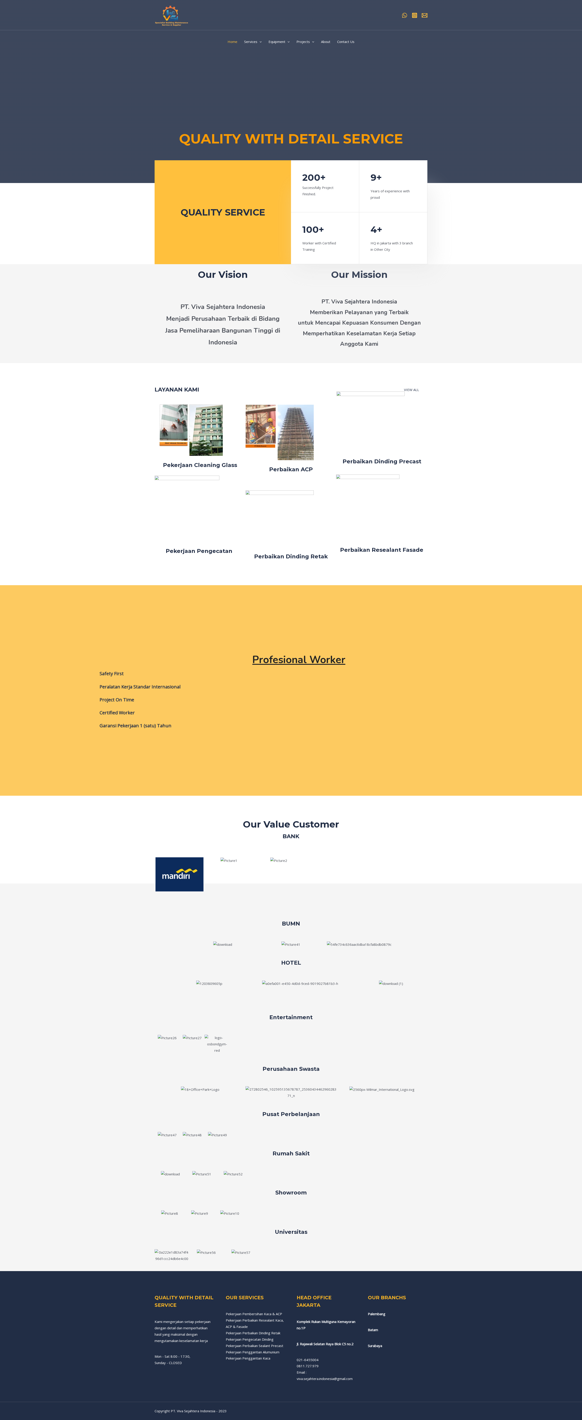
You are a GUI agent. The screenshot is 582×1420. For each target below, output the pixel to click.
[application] (259, 41)
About (325, 41)
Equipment (276, 41)
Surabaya (375, 1345)
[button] (159, 874)
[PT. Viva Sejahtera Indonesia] (172, 14)
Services (250, 41)
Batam (373, 1329)
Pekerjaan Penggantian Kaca (248, 1358)
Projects (303, 41)
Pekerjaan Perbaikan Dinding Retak (253, 1333)
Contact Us (345, 41)
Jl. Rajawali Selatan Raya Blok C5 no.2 (325, 1344)
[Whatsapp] (404, 15)
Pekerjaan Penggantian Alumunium (252, 1352)
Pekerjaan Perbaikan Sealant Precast (254, 1345)
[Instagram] (414, 15)
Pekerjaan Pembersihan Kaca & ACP (254, 1314)
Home (232, 41)
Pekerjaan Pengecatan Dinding (249, 1339)
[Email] (424, 15)
